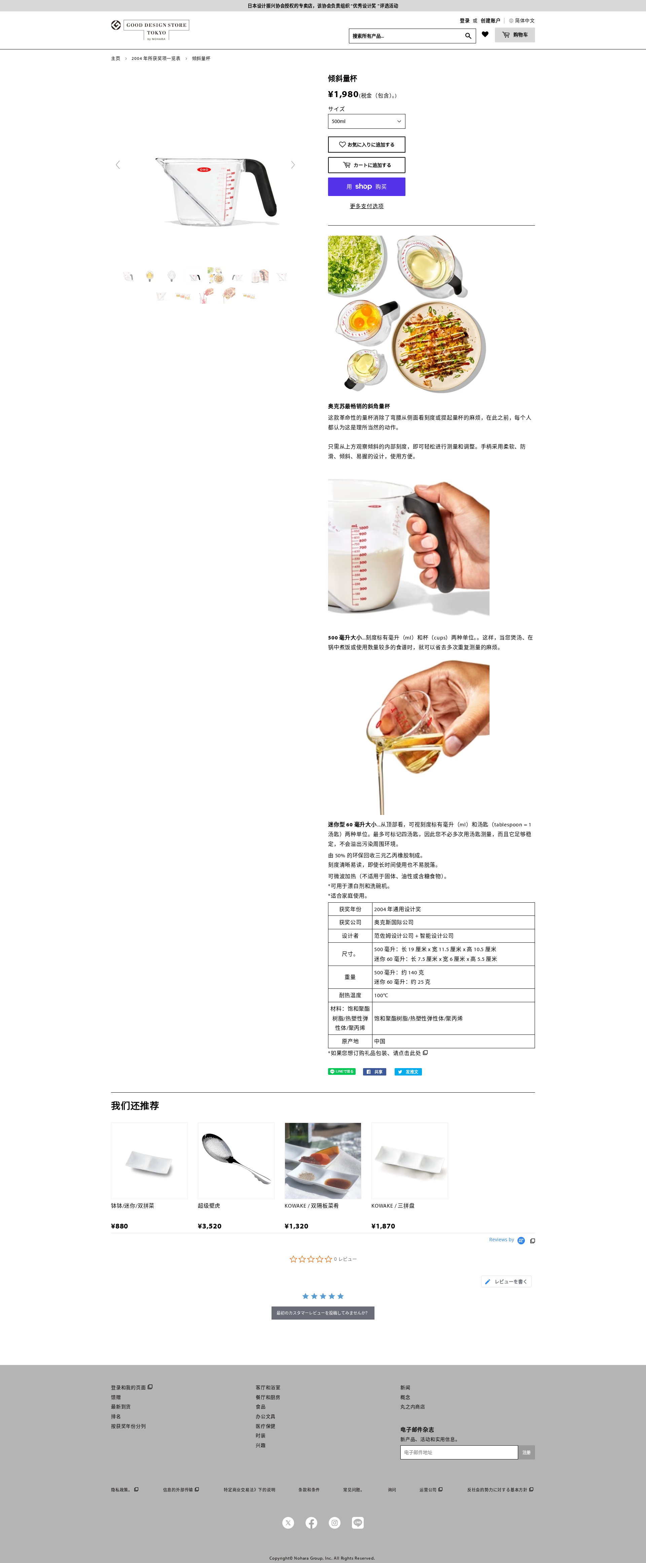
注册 (527, 1452)
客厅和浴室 (268, 1387)
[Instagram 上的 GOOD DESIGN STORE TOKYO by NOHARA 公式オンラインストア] (334, 1527)
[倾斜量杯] (128, 275)
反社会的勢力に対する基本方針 (497, 1489)
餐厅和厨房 (268, 1397)
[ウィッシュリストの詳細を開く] (485, 34)
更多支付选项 (367, 206)
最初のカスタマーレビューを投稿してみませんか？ (323, 1313)
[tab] (506, 1281)
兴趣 (261, 1445)
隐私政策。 (122, 1489)
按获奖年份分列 (128, 1426)
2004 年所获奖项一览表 (156, 58)
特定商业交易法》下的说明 (250, 1489)
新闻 (405, 1387)
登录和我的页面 (128, 1387)
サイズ (336, 109)
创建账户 (491, 20)
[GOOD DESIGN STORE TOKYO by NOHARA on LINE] (358, 1527)
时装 (261, 1436)
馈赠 (116, 1397)
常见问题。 (354, 1489)
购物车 (520, 34)
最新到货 (121, 1407)
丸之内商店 (412, 1407)
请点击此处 (407, 1053)
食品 (261, 1407)
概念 (405, 1397)
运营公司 (428, 1489)
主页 (115, 58)
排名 (116, 1416)
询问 (392, 1489)
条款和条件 (309, 1489)
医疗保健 (266, 1426)
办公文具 (266, 1416)
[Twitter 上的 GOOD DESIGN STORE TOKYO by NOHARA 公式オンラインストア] (288, 1527)
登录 (465, 20)
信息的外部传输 (178, 1489)
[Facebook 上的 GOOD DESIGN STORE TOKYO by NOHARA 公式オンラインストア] (311, 1527)
